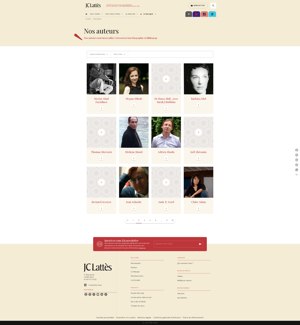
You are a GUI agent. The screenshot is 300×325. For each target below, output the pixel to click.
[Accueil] (94, 5)
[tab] (86, 14)
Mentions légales (144, 317)
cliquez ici (142, 248)
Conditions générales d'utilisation (167, 317)
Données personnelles (105, 317)
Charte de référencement (193, 317)
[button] (198, 5)
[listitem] (86, 294)
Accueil (88, 19)
